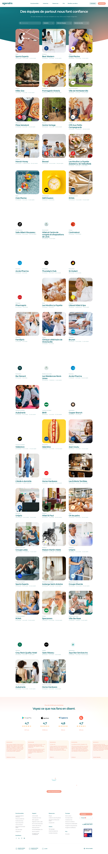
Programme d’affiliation (70, 827)
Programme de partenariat (71, 825)
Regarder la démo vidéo (37, 821)
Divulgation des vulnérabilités (35, 834)
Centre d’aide (35, 815)
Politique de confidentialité (71, 823)
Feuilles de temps (19, 820)
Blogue (50, 815)
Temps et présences (20, 818)
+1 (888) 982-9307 (87, 824)
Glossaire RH (51, 822)
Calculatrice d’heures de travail (54, 820)
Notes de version (35, 827)
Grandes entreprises (53, 833)
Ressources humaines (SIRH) (20, 827)
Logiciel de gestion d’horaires (20, 816)
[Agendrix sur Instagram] (21, 838)
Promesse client (68, 817)
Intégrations (18, 831)
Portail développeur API (37, 829)
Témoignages (52, 829)
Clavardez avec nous (36, 817)
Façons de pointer (19, 822)
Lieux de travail (19, 829)
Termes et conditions (69, 821)
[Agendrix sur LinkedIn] (19, 838)
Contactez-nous (68, 819)
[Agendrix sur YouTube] (24, 838)
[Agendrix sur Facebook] (16, 838)
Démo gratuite (35, 819)
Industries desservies (53, 831)
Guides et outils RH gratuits (55, 817)
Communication (19, 824)
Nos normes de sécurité (37, 823)
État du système (35, 831)
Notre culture (68, 815)
